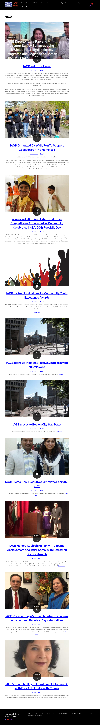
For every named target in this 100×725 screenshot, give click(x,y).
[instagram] (90, 6)
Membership (76, 3)
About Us (28, 3)
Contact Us (24, 6)
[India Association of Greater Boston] (12, 6)
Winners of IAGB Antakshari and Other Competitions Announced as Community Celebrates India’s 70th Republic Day (36, 223)
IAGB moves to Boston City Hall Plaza (37, 424)
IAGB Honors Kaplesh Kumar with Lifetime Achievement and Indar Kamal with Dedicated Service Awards (37, 550)
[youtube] (92, 3)
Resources (68, 3)
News (41, 70)
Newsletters (50, 3)
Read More (37, 312)
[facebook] (90, 3)
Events (43, 3)
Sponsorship (59, 3)
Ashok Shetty (34, 70)
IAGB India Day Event (37, 66)
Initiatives (36, 3)
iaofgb (34, 558)
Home (22, 3)
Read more (61, 374)
